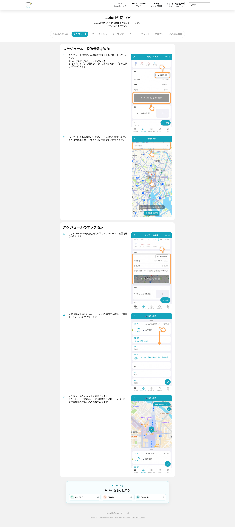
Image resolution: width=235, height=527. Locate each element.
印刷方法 (159, 34)
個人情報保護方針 (106, 518)
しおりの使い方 (60, 34)
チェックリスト (99, 34)
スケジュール (79, 34)
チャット (145, 34)
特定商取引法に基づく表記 (134, 518)
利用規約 (93, 518)
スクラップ (118, 34)
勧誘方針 (118, 518)
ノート (132, 34)
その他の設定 (175, 34)
